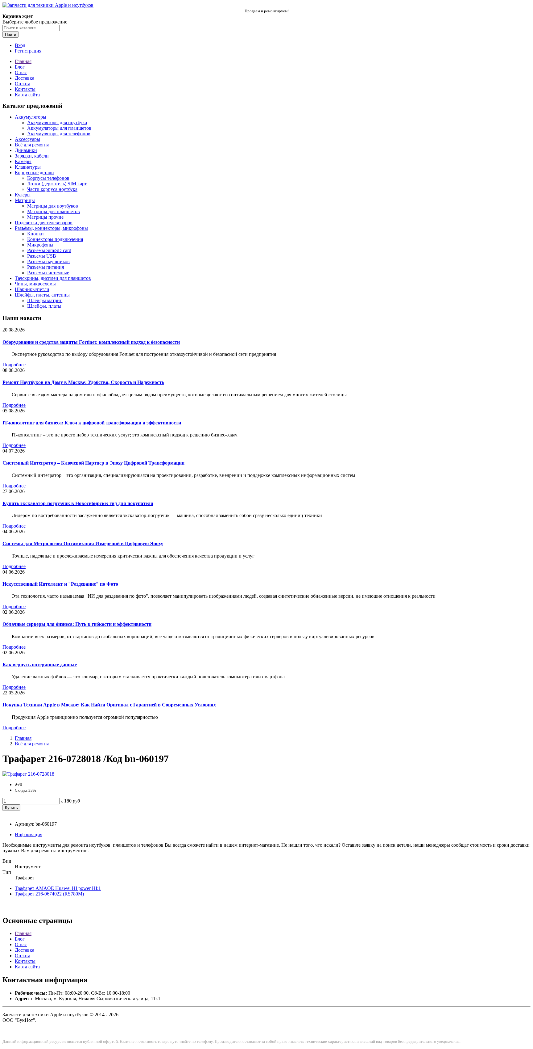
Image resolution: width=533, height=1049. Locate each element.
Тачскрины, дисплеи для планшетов (53, 278)
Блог (20, 67)
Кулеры (23, 194)
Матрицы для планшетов (53, 211)
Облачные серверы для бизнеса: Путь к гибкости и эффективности (76, 624)
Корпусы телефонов (48, 178)
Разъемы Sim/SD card (49, 250)
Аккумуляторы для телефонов (58, 133)
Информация (28, 834)
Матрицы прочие (45, 217)
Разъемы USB (41, 256)
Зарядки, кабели (32, 155)
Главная (23, 61)
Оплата (22, 83)
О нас (21, 72)
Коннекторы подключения (55, 239)
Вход (20, 45)
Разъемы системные (48, 272)
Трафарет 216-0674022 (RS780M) (49, 893)
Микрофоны (40, 244)
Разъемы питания (45, 267)
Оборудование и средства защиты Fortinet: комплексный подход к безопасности (91, 342)
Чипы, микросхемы (35, 283)
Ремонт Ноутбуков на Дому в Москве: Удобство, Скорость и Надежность (83, 382)
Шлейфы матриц (45, 300)
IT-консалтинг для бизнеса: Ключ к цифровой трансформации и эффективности (91, 422)
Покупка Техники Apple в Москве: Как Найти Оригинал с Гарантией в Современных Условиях (109, 704)
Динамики (26, 150)
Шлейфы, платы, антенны (42, 294)
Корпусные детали (34, 172)
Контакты (25, 89)
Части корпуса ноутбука (52, 189)
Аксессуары (27, 139)
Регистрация (28, 50)
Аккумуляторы (30, 117)
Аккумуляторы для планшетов (59, 128)
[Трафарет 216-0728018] (28, 774)
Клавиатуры (28, 167)
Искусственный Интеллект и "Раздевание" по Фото (60, 584)
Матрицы (25, 200)
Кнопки (35, 233)
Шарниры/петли (32, 289)
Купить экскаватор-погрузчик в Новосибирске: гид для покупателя (77, 503)
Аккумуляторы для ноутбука (57, 122)
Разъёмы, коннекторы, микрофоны (51, 228)
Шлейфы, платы (44, 306)
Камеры (23, 161)
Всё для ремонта (32, 144)
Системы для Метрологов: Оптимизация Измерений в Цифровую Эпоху (82, 543)
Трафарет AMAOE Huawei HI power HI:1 (58, 888)
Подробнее (14, 364)
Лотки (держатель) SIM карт (57, 183)
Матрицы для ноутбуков (52, 206)
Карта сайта (27, 94)
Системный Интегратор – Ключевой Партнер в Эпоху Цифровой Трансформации (93, 463)
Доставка (24, 78)
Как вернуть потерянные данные (39, 664)
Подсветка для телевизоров (43, 222)
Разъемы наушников (48, 261)
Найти (10, 34)
